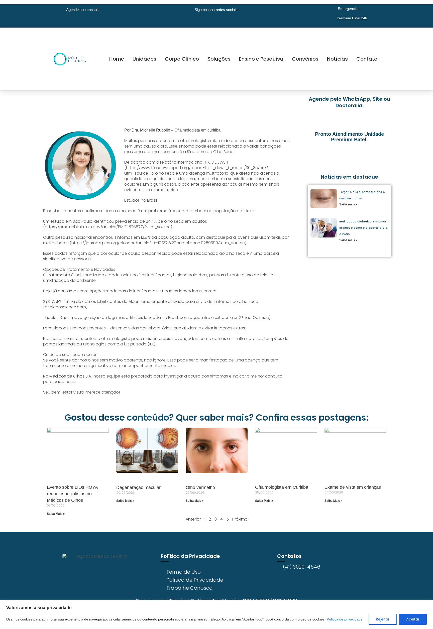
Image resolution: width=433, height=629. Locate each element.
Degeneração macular (138, 487)
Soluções (219, 58)
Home (116, 58)
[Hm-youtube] (119, 587)
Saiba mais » (348, 204)
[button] (319, 155)
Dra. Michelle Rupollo (151, 130)
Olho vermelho (200, 487)
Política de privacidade (345, 619)
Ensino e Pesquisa (261, 58)
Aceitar (412, 619)
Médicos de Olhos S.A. (70, 376)
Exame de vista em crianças (352, 487)
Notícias (337, 58)
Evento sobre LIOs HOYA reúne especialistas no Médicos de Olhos (72, 494)
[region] (216, 614)
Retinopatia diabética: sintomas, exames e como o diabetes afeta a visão (363, 227)
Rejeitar (383, 619)
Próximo (240, 519)
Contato (366, 58)
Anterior (193, 519)
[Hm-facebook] (80, 587)
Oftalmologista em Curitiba (281, 487)
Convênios (305, 58)
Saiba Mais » (56, 514)
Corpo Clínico (182, 58)
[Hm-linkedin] (106, 587)
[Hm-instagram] (93, 587)
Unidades (144, 58)
